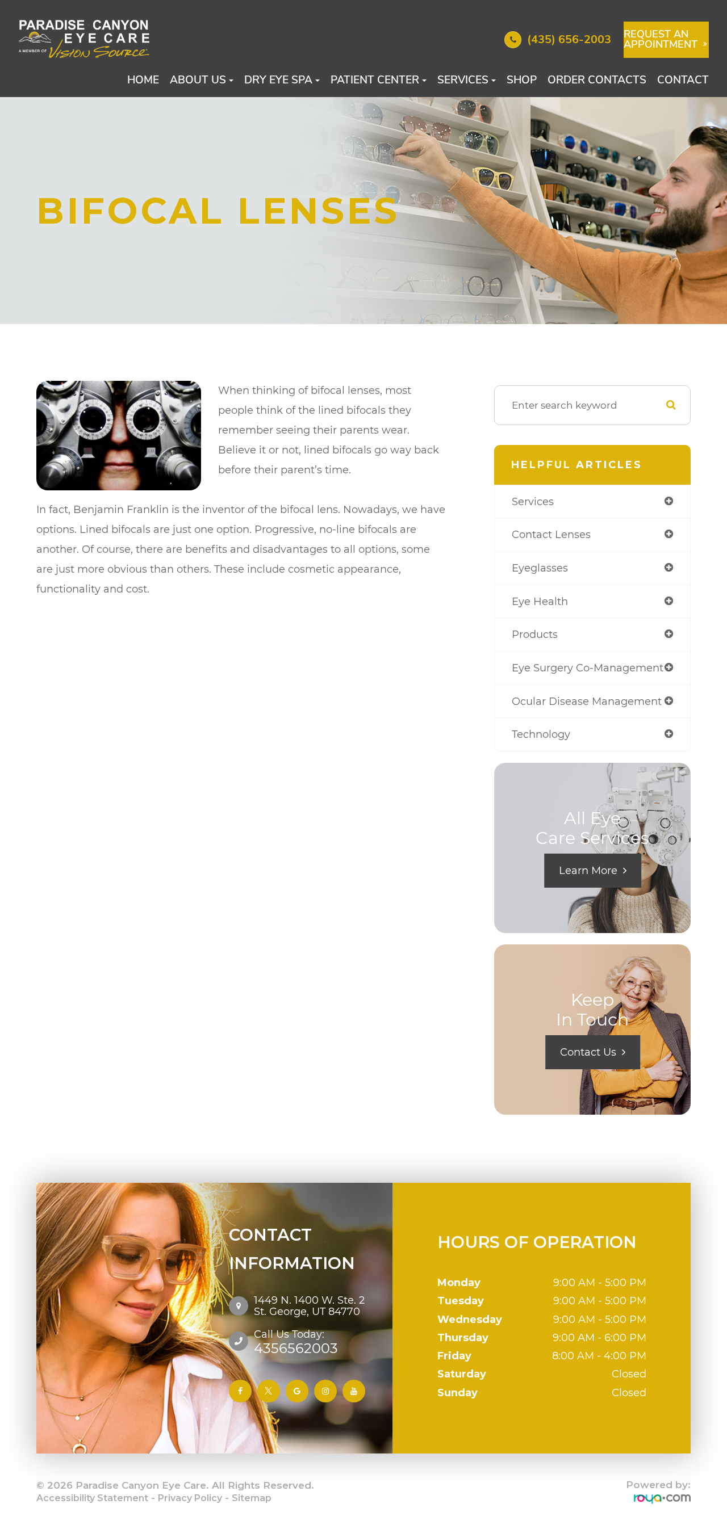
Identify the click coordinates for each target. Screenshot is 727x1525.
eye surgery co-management (587, 668)
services (533, 501)
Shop (522, 80)
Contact (683, 80)
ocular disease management (587, 701)
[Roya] (662, 1498)
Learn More (588, 870)
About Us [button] (198, 80)
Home (143, 80)
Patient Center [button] (375, 80)
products (535, 634)
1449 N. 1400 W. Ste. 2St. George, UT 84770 (309, 1306)
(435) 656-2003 (569, 39)
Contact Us (588, 1052)
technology (541, 734)
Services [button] (462, 80)
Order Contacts (597, 80)
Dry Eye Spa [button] (278, 80)
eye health (540, 601)
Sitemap (251, 1498)
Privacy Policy (190, 1498)
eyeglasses (540, 568)
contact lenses (551, 534)
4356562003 (296, 1341)
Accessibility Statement (92, 1498)
